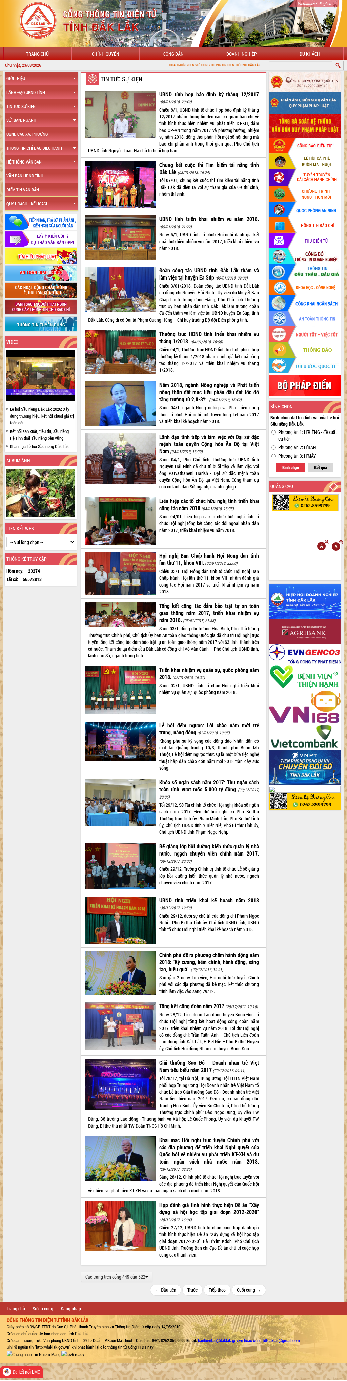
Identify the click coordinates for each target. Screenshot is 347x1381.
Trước (192, 1290)
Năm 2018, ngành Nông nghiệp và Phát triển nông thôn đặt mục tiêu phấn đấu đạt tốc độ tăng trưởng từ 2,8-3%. (209, 392)
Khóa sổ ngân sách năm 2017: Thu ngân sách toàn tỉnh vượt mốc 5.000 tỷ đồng (209, 786)
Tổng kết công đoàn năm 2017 (191, 1006)
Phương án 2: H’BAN (297, 447)
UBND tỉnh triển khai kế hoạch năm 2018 (209, 900)
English (325, 3)
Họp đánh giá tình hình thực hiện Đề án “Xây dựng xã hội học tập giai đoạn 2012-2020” (209, 1208)
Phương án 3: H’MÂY (297, 456)
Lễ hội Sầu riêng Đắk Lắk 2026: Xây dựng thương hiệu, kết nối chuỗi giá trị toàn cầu (42, 416)
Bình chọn (290, 467)
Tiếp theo (217, 1290)
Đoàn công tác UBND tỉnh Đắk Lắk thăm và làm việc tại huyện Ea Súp (209, 274)
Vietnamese (307, 3)
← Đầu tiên (165, 1290)
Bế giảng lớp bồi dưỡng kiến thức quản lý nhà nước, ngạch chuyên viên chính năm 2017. (209, 850)
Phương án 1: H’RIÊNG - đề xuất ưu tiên (307, 435)
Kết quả (320, 467)
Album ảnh (18, 460)
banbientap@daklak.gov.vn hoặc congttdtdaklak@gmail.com (249, 1340)
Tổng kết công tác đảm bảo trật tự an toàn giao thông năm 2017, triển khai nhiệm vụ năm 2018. (209, 613)
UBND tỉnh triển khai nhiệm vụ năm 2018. (209, 219)
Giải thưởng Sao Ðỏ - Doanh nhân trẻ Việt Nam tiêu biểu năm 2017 (209, 1066)
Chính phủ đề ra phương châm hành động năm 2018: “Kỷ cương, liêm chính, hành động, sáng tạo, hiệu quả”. (209, 962)
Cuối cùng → (249, 1290)
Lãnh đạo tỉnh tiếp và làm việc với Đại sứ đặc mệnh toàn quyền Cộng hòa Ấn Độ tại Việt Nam (209, 444)
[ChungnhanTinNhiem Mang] (33, 1354)
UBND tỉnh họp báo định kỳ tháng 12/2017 (209, 94)
